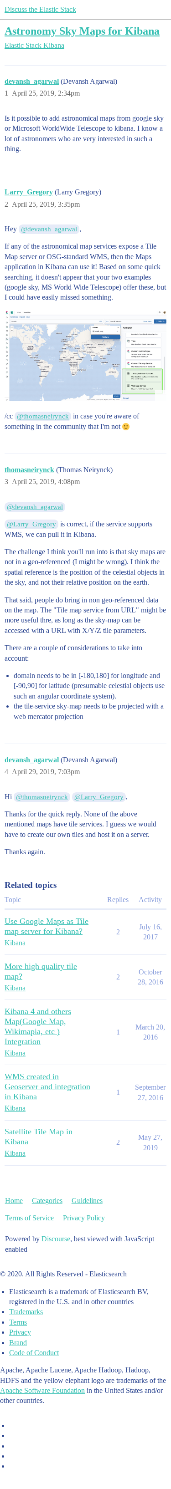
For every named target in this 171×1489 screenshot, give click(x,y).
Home (14, 1200)
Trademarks (26, 1312)
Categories (47, 1200)
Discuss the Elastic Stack (40, 9)
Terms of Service (29, 1218)
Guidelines (87, 1200)
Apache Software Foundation (42, 1390)
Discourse (55, 1239)
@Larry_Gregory (31, 524)
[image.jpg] (85, 355)
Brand (18, 1342)
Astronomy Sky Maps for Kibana (82, 31)
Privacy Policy (84, 1218)
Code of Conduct (34, 1352)
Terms (18, 1322)
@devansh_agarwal (49, 229)
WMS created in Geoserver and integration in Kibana (47, 1086)
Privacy (20, 1332)
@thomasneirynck (43, 416)
